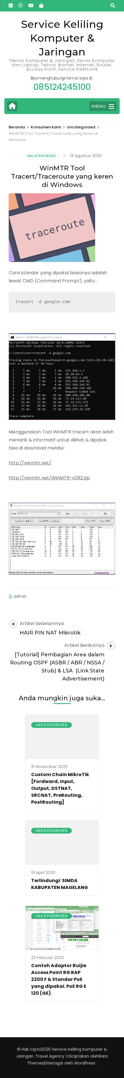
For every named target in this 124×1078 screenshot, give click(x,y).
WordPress (84, 1063)
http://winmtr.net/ (30, 463)
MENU (98, 106)
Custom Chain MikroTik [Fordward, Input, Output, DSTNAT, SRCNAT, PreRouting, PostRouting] (60, 788)
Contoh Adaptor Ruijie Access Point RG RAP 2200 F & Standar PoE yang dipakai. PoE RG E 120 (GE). (58, 979)
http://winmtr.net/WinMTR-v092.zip (49, 478)
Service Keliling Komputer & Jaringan (62, 38)
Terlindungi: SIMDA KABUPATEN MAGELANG (59, 884)
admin (20, 596)
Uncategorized (41, 155)
